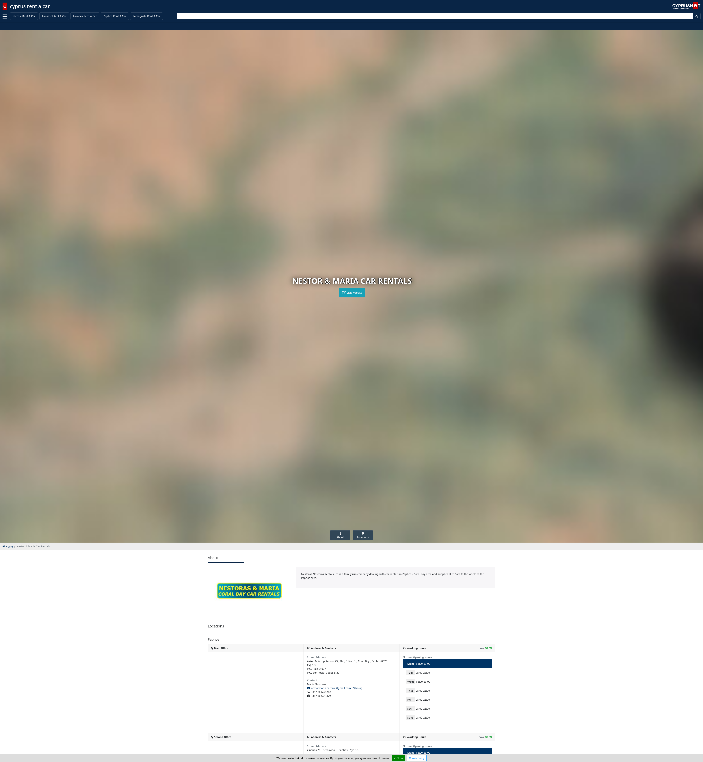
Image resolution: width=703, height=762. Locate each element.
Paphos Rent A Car (114, 16)
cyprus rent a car (30, 6)
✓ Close (398, 758)
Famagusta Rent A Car (146, 16)
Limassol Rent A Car (54, 16)
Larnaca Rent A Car (85, 16)
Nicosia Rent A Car (24, 16)
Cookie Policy (417, 758)
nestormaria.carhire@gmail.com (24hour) (336, 688)
